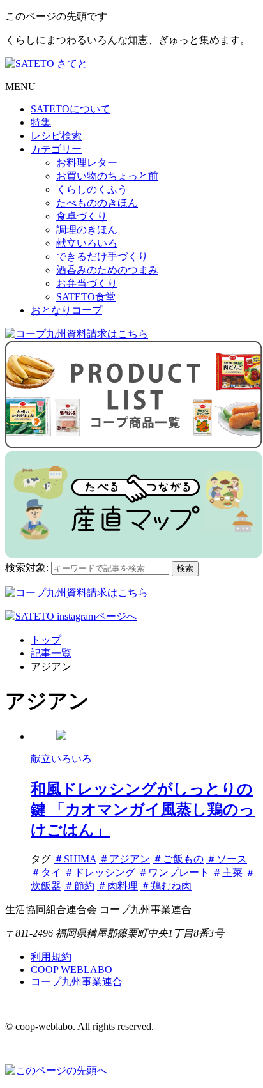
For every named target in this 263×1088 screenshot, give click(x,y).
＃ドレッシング (99, 872)
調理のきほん (86, 229)
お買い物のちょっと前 (107, 176)
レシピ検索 (56, 135)
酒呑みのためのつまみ (107, 269)
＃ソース (226, 859)
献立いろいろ (86, 243)
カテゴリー (56, 149)
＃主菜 (227, 872)
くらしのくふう (92, 189)
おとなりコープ (66, 310)
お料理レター (86, 162)
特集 (41, 122)
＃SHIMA (75, 859)
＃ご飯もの (178, 859)
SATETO (70, 108)
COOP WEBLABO (71, 969)
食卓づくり (81, 216)
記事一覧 (51, 653)
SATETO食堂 (86, 296)
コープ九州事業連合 (77, 981)
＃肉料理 (117, 885)
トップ (46, 639)
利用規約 (51, 956)
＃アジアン (124, 859)
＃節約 (79, 885)
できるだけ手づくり (102, 256)
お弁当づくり (86, 283)
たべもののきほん (97, 202)
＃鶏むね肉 (166, 885)
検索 (185, 568)
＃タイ (46, 872)
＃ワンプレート (173, 872)
